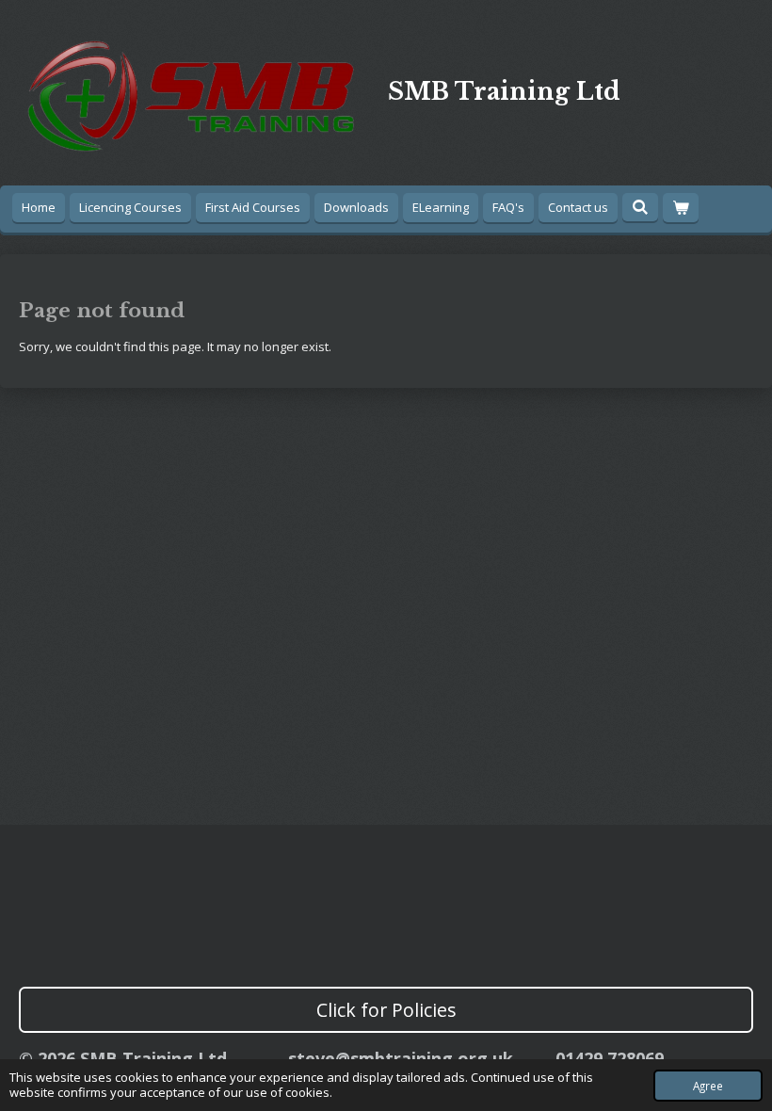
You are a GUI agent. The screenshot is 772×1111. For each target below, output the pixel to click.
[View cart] (681, 207)
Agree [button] (708, 1085)
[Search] (640, 207)
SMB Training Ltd (504, 91)
